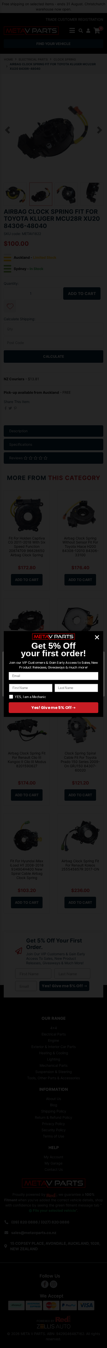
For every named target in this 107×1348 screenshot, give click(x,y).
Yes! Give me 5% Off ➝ (53, 707)
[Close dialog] (97, 637)
